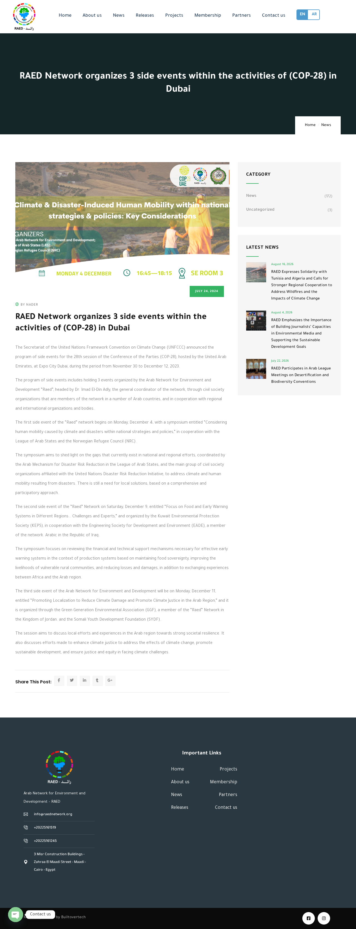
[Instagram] (324, 918)
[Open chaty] (15, 914)
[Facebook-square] (308, 918)
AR (314, 14)
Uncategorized (260, 210)
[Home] (59, 767)
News (326, 125)
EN (302, 14)
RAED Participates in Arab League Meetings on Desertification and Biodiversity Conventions (301, 375)
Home (310, 125)
